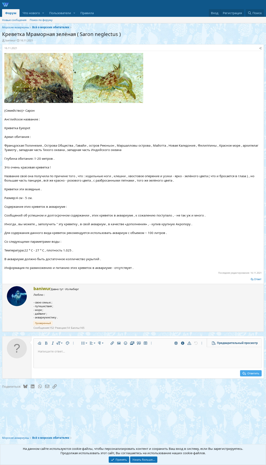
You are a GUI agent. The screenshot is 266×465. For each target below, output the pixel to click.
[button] (43, 13)
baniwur (10, 40)
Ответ (257, 279)
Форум (10, 13)
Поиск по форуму (41, 20)
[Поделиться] (260, 48)
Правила (87, 13)
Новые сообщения (14, 20)
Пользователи (60, 13)
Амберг (74, 289)
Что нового (31, 13)
